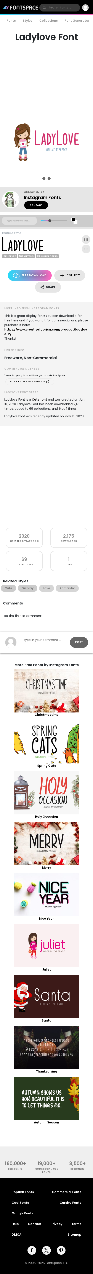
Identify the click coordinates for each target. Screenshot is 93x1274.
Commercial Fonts (66, 1192)
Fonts (11, 20)
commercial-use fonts (46, 1170)
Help (15, 1224)
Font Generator (77, 20)
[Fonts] (20, 7)
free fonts (15, 1169)
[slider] (49, 220)
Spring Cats (46, 765)
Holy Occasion (46, 816)
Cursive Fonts (70, 1202)
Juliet (46, 969)
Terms (76, 1224)
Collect (73, 275)
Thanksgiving (46, 1071)
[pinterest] (61, 1250)
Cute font (39, 399)
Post (79, 642)
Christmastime (47, 714)
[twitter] (46, 1250)
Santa (46, 1020)
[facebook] (31, 1250)
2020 (24, 536)
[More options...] (86, 249)
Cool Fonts (20, 1202)
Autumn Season (46, 1122)
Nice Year (46, 918)
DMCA (16, 1234)
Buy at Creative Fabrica (28, 381)
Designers (78, 1169)
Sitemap (74, 1234)
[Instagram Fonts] (13, 199)
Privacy (56, 1224)
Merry (46, 867)
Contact (36, 205)
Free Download (33, 275)
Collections (48, 20)
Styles (27, 20)
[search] (59, 7)
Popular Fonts (23, 1192)
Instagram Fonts (42, 197)
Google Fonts (22, 1213)
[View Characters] (86, 239)
